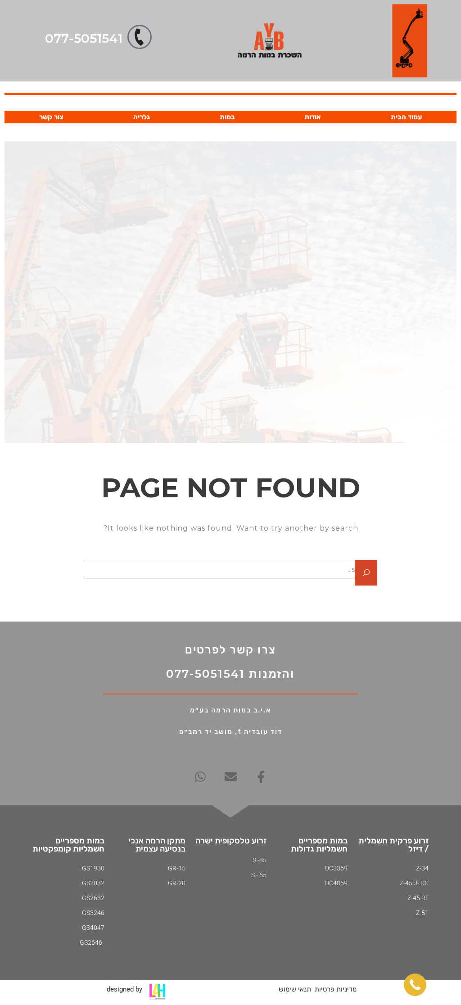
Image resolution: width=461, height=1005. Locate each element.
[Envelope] (231, 777)
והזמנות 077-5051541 (230, 674)
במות (227, 117)
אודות (312, 117)
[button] (415, 984)
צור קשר (51, 117)
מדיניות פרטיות (336, 989)
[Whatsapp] (200, 777)
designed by (124, 989)
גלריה (141, 117)
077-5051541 (83, 38)
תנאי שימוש (295, 989)
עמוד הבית (406, 117)
